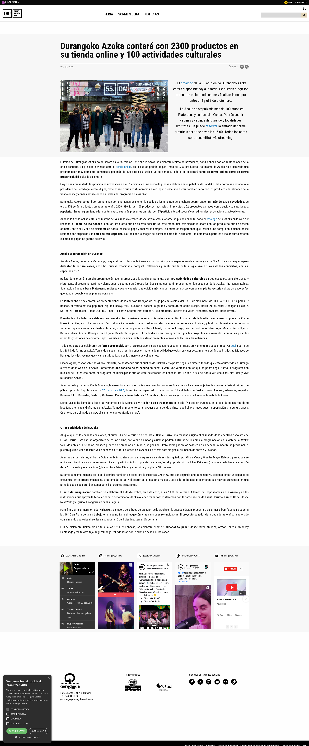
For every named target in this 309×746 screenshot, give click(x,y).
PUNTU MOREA (12, 2)
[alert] (27, 709)
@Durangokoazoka (229, 555)
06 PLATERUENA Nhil (227, 599)
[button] (217, 598)
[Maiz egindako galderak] (286, 2)
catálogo (187, 83)
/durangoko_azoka (113, 555)
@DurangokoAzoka (191, 555)
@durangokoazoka (151, 555)
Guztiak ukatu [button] (38, 731)
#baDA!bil (143, 574)
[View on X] (167, 565)
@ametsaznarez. (146, 592)
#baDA (181, 573)
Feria (108, 14)
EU (304, 8)
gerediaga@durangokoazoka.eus (76, 699)
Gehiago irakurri (20, 703)
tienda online (123, 167)
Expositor (302, 2)
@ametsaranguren (160, 592)
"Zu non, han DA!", (113, 390)
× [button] (48, 678)
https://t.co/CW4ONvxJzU (150, 601)
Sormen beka (128, 14)
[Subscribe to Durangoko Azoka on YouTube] (233, 569)
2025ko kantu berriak (75, 555)
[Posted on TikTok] (206, 567)
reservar (211, 126)
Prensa (292, 2)
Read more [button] (183, 581)
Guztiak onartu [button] (17, 731)
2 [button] (231, 627)
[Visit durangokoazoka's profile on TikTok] (181, 567)
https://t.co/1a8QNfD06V (149, 598)
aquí (233, 346)
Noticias (152, 14)
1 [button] (227, 627)
